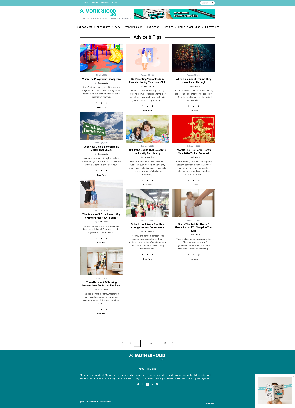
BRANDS (95, 3)
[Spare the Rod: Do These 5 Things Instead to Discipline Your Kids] (193, 203)
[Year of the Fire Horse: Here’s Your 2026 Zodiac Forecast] (193, 129)
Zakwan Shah (149, 157)
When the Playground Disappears (101, 79)
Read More (101, 107)
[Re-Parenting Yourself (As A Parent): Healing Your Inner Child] (147, 58)
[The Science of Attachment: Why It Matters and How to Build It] (101, 194)
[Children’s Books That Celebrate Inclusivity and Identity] (147, 129)
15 (165, 343)
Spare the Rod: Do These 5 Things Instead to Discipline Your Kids (193, 227)
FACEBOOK (105, 3)
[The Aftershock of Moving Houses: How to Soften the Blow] (101, 261)
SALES (114, 3)
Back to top (210, 403)
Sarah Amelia (103, 83)
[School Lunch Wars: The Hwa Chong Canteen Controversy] (147, 203)
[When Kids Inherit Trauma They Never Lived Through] (193, 58)
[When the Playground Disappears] (101, 58)
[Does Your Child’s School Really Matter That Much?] (101, 126)
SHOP (86, 3)
